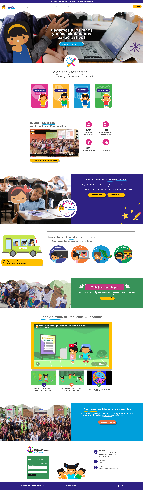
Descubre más (107, 298)
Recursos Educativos (41, 7)
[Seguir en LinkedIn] (122, 485)
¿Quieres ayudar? (107, 422)
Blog (52, 7)
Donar (138, 6)
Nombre (30, 469)
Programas (28, 7)
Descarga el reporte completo (44, 160)
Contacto (64, 7)
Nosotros (21, 7)
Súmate (57, 7)
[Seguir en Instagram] (118, 485)
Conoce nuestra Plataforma (71, 45)
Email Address (32, 465)
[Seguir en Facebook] (115, 485)
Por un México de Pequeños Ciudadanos (71, 35)
